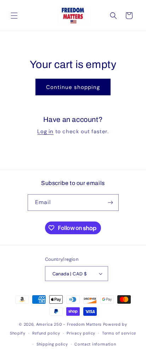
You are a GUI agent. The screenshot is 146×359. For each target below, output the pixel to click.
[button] (14, 15)
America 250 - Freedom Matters (69, 324)
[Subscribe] (110, 202)
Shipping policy (52, 344)
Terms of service (119, 333)
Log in (45, 131)
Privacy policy (81, 333)
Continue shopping (73, 87)
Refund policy (46, 333)
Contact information (95, 344)
